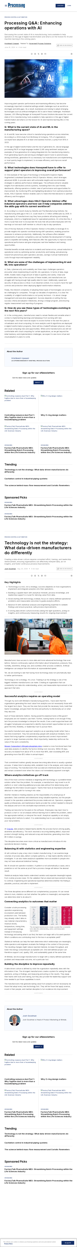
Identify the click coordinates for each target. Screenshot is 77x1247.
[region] (38, 1243)
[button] (6, 5)
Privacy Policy (8, 1243)
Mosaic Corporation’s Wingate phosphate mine (23, 746)
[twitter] (38, 54)
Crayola (10, 829)
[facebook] (32, 54)
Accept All (68, 1243)
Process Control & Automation (16, 17)
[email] (45, 54)
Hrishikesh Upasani (12, 43)
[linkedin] (35, 54)
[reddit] (42, 54)
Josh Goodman (10, 569)
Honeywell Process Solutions (40, 43)
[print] (71, 54)
